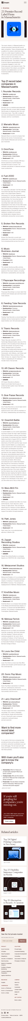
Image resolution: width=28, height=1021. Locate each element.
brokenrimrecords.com (15, 226)
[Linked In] (2, 1012)
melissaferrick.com (14, 622)
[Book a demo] (9, 821)
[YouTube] (7, 1012)
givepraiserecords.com (15, 398)
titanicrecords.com (14, 331)
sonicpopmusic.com (14, 677)
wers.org (11, 491)
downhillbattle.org (14, 423)
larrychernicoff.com (14, 702)
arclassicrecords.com (15, 371)
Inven (8, 746)
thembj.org (12, 254)
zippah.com (12, 545)
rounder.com (12, 94)
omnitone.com (13, 152)
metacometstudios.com (15, 568)
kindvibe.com (12, 595)
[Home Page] (5, 2)
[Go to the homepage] (2, 929)
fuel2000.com (13, 179)
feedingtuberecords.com (16, 306)
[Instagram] (5, 1012)
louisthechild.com (14, 654)
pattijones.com (13, 521)
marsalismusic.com (14, 127)
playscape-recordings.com (16, 283)
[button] (25, 2)
